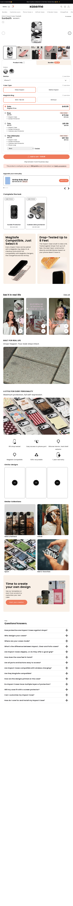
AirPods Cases (40, 12)
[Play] (43, 326)
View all (66, 295)
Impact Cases (10, 16)
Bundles (4, 12)
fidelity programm (60, 166)
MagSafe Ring (8, 95)
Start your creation (16, 602)
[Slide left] (3, 33)
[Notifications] (12, 6)
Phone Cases (27, 12)
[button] (61, 7)
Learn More (67, 76)
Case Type (7, 85)
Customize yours (15, 12)
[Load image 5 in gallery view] (64, 52)
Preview (37, 148)
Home (3, 16)
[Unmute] (20, 331)
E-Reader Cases (52, 12)
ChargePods (64, 12)
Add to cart (63, 180)
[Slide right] (69, 33)
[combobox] (36, 80)
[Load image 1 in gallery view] (10, 52)
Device (6, 76)
